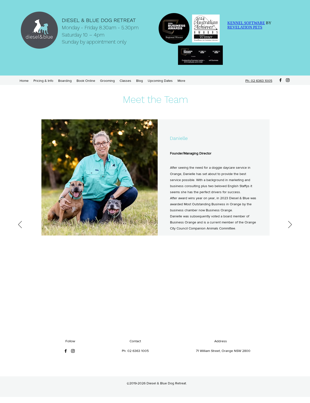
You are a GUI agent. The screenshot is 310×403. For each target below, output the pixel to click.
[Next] (290, 225)
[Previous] (20, 225)
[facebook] (280, 80)
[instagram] (287, 80)
